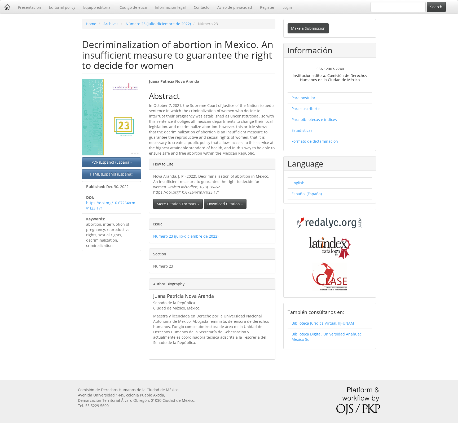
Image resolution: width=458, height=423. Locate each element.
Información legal (170, 7)
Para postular (303, 97)
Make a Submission (308, 28)
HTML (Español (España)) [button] (111, 174)
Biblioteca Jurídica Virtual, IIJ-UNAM (323, 323)
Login (287, 7)
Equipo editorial (97, 7)
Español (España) (307, 193)
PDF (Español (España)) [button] (111, 162)
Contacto (201, 7)
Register (267, 7)
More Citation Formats (177, 203)
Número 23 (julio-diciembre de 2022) (158, 23)
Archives (110, 23)
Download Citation (224, 203)
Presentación (29, 7)
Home (91, 23)
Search (436, 6)
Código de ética (133, 7)
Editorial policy (62, 7)
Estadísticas (302, 130)
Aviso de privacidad (234, 7)
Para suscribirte (306, 108)
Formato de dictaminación (315, 141)
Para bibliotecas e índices (314, 119)
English (298, 182)
